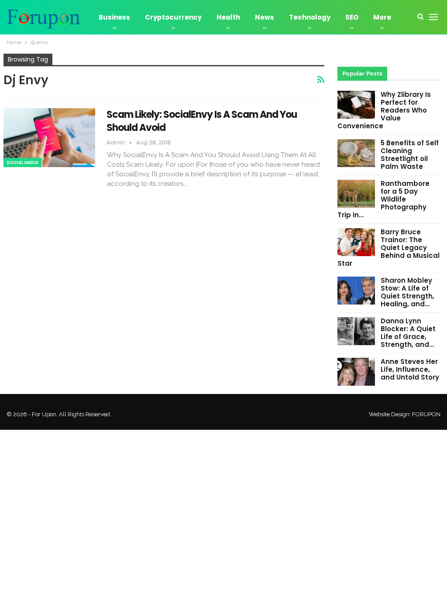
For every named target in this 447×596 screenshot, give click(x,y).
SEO (351, 17)
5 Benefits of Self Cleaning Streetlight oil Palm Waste (410, 154)
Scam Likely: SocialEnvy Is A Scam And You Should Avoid (202, 121)
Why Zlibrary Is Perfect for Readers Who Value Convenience (384, 110)
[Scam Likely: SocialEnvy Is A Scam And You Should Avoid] (49, 137)
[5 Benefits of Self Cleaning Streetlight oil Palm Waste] (356, 153)
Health (228, 17)
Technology (309, 17)
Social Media (22, 162)
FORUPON (426, 414)
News (264, 17)
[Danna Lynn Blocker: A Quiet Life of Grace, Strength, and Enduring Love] (356, 331)
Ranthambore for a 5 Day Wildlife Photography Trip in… (383, 199)
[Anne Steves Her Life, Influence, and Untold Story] (356, 372)
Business (114, 17)
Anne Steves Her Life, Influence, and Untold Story (410, 369)
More (382, 17)
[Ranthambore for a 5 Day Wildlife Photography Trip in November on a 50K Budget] (356, 194)
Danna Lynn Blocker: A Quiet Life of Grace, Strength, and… (408, 332)
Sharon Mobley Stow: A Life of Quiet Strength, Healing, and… (407, 292)
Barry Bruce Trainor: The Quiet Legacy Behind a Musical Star (388, 247)
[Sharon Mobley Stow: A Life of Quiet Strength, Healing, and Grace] (356, 291)
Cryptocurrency (173, 17)
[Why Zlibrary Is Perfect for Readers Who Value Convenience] (356, 105)
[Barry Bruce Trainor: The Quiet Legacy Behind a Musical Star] (356, 242)
